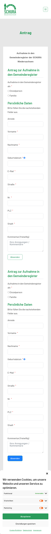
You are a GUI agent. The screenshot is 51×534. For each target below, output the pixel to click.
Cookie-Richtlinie (16, 530)
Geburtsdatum (14, 157)
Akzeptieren (25, 516)
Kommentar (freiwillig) (18, 236)
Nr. (9, 197)
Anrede (11, 118)
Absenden (15, 257)
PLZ (9, 210)
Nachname (13, 144)
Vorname (12, 131)
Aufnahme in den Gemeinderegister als (24, 84)
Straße (11, 184)
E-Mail (11, 171)
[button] (47, 473)
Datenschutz (27, 530)
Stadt (10, 223)
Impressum (37, 530)
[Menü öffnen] (45, 9)
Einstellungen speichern (26, 524)
